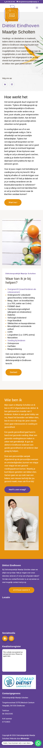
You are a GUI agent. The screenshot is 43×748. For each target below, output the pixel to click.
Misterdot (25, 738)
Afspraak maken (20, 590)
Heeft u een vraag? (17, 490)
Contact (13, 372)
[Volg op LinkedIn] (5, 84)
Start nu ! (13, 202)
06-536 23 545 (10, 2)
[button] (38, 743)
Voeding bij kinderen (16, 340)
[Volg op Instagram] (12, 84)
